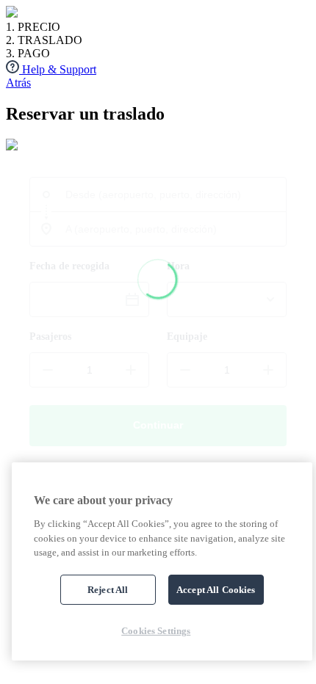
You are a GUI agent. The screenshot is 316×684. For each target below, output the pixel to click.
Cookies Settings (155, 630)
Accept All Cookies (215, 589)
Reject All (107, 589)
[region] (162, 561)
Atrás (18, 82)
